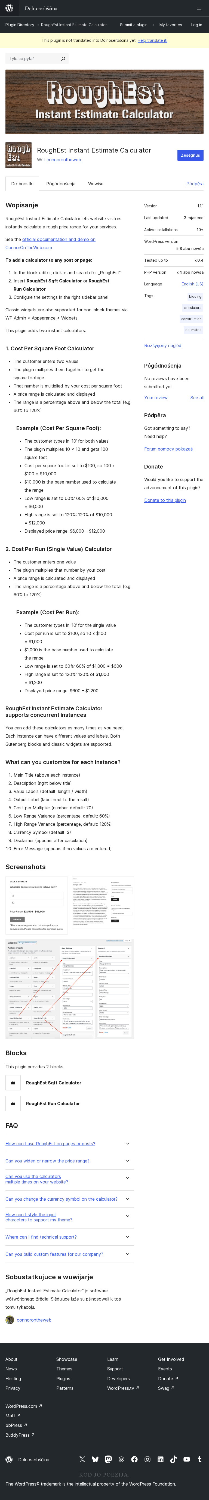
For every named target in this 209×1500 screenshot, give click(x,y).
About (11, 1359)
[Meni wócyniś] (200, 8)
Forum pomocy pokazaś (168, 449)
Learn (112, 1359)
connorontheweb (64, 159)
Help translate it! (152, 40)
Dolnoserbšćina (33, 1459)
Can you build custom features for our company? (54, 1254)
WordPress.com (23, 1406)
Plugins (63, 1378)
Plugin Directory (19, 24)
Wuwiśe (95, 183)
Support (115, 1368)
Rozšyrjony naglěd (163, 345)
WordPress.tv (123, 1388)
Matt (13, 1415)
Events (165, 1368)
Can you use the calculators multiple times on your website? (36, 1179)
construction (191, 319)
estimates (193, 330)
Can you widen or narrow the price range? (47, 1161)
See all (197, 397)
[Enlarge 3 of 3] (127, 946)
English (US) (193, 284)
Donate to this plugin (165, 500)
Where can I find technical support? (41, 1237)
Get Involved (171, 1359)
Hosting (13, 1378)
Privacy (12, 1388)
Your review (156, 397)
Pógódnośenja (60, 183)
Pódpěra (195, 183)
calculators (192, 308)
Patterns (64, 1388)
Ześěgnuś (190, 155)
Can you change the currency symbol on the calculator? (61, 1199)
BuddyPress (20, 1435)
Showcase (66, 1359)
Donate (168, 1378)
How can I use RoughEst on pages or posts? (50, 1143)
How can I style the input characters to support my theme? (38, 1217)
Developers (118, 1378)
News (11, 1368)
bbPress (16, 1425)
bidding (195, 296)
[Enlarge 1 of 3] (60, 884)
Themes (64, 1368)
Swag (166, 1388)
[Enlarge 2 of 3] (127, 884)
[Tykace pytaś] (63, 58)
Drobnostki (22, 183)
